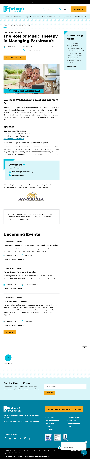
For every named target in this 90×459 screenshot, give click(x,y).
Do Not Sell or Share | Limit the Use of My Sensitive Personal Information (27, 456)
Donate (77, 9)
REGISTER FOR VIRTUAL (14, 57)
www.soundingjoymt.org (14, 138)
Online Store (49, 423)
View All (9, 332)
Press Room (49, 417)
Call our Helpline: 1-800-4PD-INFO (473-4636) (18, 2)
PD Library (49, 429)
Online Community (52, 420)
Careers (48, 426)
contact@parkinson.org (78, 450)
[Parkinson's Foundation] (14, 9)
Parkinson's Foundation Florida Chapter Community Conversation (31, 245)
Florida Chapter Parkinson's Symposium (20, 272)
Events (29, 25)
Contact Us (72, 420)
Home (5, 25)
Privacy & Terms (74, 417)
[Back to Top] (8, 357)
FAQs (69, 426)
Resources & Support (17, 25)
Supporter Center (74, 423)
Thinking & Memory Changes (15, 301)
